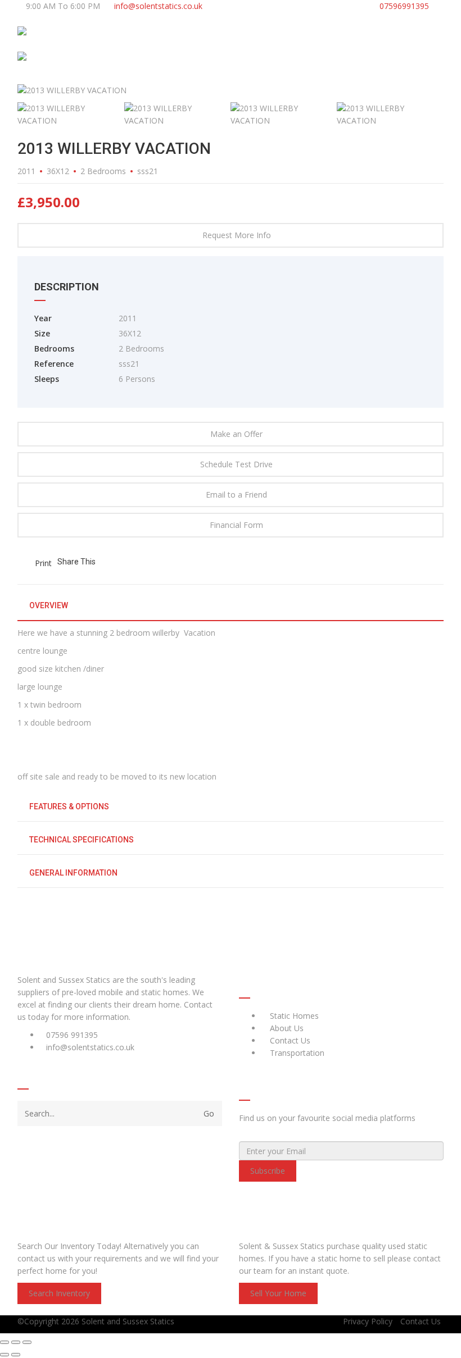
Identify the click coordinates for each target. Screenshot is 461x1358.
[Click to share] (60, 574)
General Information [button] (72, 872)
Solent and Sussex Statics (128, 1321)
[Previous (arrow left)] (4, 1354)
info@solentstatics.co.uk (158, 6)
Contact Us (289, 1040)
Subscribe (267, 1170)
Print (43, 563)
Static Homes (293, 1015)
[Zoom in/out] (26, 1342)
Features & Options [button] (68, 806)
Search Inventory (59, 1293)
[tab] (230, 610)
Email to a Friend (236, 494)
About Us (286, 1028)
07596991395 (403, 6)
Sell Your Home (278, 1293)
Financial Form (236, 524)
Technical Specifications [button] (81, 839)
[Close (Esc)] (4, 1342)
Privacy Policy (367, 1321)
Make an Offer (236, 434)
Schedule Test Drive (236, 464)
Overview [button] (48, 605)
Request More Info (236, 235)
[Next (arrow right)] (15, 1354)
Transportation (296, 1052)
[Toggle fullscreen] (15, 1342)
